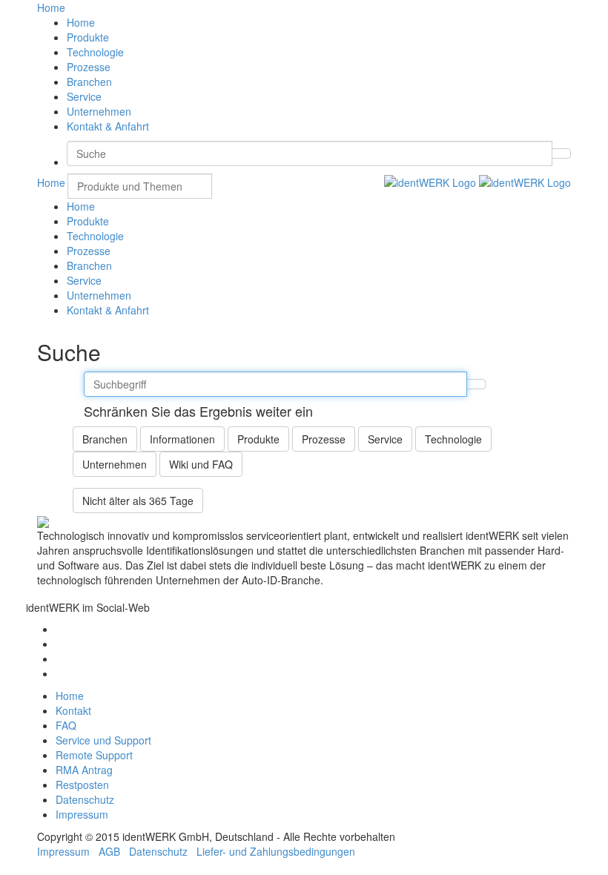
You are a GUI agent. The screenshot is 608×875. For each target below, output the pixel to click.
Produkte (88, 37)
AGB (109, 851)
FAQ (66, 725)
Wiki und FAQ (201, 464)
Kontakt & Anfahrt (108, 126)
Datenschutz (85, 799)
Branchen (89, 81)
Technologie (95, 51)
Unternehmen (99, 111)
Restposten (82, 784)
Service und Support (103, 740)
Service (84, 96)
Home (81, 22)
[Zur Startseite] (477, 181)
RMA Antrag (84, 769)
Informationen (182, 439)
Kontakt (73, 710)
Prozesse (88, 66)
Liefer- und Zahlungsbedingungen (275, 851)
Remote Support (94, 754)
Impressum (82, 814)
